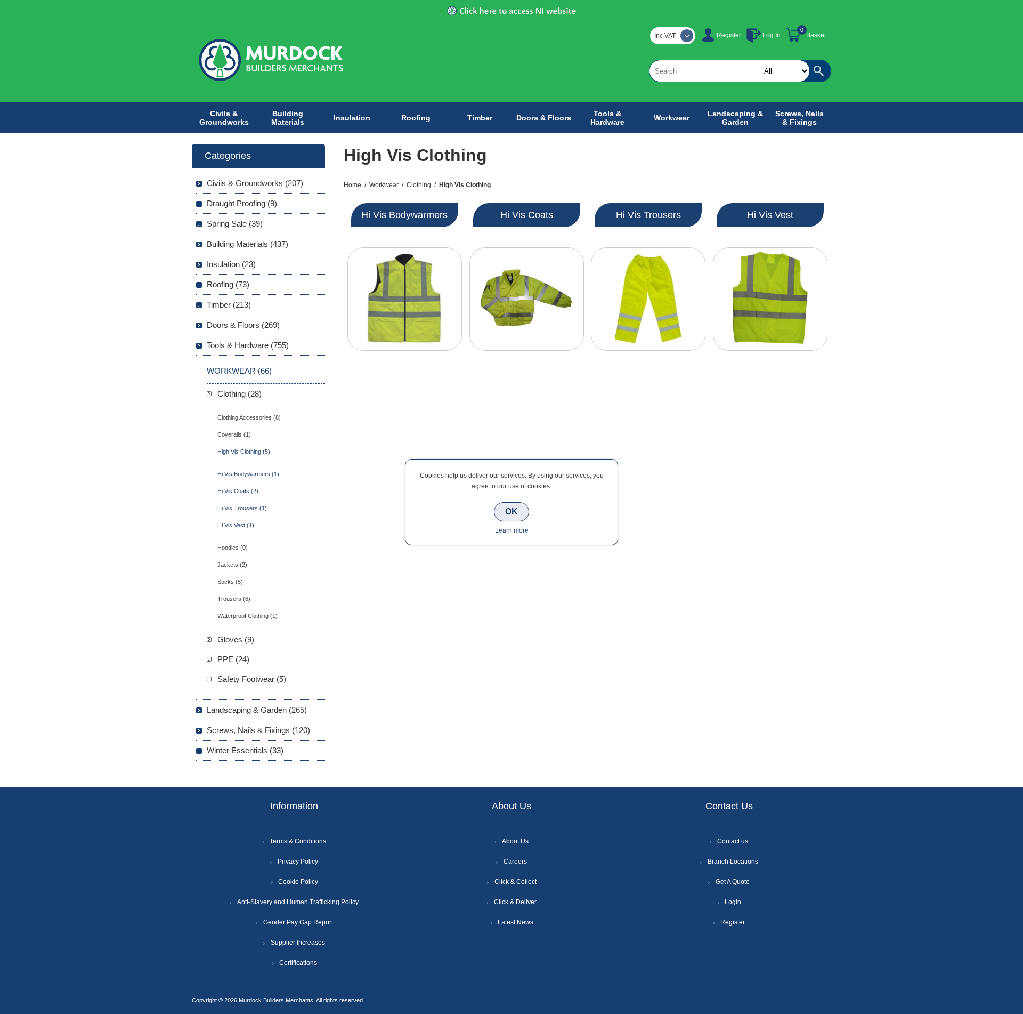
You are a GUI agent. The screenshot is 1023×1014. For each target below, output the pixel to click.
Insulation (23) (231, 264)
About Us (515, 841)
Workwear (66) (239, 370)
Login (733, 902)
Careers (515, 861)
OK (511, 511)
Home (352, 185)
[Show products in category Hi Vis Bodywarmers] (404, 299)
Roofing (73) (228, 284)
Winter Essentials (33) (245, 750)
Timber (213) (229, 304)
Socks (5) (230, 581)
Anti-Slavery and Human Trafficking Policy (298, 902)
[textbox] (729, 71)
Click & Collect (515, 882)
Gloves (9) (235, 639)
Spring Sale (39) (235, 223)
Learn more (512, 530)
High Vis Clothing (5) (243, 451)
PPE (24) (233, 659)
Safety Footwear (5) (251, 678)
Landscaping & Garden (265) (257, 709)
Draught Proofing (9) (242, 203)
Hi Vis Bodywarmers (404, 215)
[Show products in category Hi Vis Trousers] (648, 299)
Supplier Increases (298, 942)
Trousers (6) (233, 598)
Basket (816, 35)
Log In (771, 35)
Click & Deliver (515, 902)
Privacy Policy (298, 861)
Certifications (298, 963)
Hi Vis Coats (526, 215)
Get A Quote (733, 882)
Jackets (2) (232, 564)
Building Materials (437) (247, 243)
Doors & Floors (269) (243, 324)
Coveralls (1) (234, 434)
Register (729, 35)
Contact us (732, 841)
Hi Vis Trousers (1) (242, 508)
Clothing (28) (239, 393)
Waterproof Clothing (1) (247, 616)
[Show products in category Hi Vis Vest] (770, 299)
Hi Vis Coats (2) (237, 491)
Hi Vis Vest (770, 215)
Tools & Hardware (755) (248, 345)
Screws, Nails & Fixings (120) (258, 730)
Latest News (515, 922)
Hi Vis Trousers (648, 215)
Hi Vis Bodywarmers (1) (248, 474)
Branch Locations (733, 861)
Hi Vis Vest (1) (235, 525)
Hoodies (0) (232, 547)
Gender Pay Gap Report (298, 922)
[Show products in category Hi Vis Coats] (526, 299)
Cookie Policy (298, 882)
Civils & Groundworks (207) (255, 183)
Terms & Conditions (298, 841)
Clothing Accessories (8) (249, 417)
